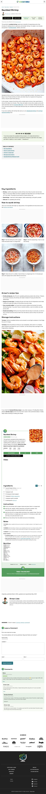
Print (37, 453)
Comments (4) (26, 17)
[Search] (44, 1)
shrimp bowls (12, 27)
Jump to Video (17, 18)
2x (38, 485)
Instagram (35, 779)
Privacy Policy (32, 791)
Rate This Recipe (11, 453)
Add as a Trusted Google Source (13, 455)
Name (3, 656)
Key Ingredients (8, 148)
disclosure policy (18, 21)
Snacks (34, 767)
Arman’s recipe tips (9, 152)
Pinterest (35, 786)
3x (41, 485)
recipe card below (8, 207)
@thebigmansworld (21, 573)
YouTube (35, 781)
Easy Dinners (11, 769)
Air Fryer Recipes (34, 769)
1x (36, 485)
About (11, 779)
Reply (4, 681)
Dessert (11, 773)
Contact (11, 781)
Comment (4, 641)
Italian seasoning (15, 496)
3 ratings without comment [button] (22, 622)
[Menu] (1, 1)
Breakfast (11, 771)
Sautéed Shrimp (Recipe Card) (11, 156)
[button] (24, 18)
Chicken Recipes (34, 771)
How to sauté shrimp (9, 150)
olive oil (15, 500)
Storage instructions (9, 154)
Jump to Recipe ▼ (7, 18)
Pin (25, 453)
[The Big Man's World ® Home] (23, 2)
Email (25, 656)
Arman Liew (8, 13)
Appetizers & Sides (11, 767)
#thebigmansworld (34, 573)
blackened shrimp (31, 111)
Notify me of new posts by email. (9, 632)
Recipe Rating (4, 637)
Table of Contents (8, 146)
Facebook (35, 783)
